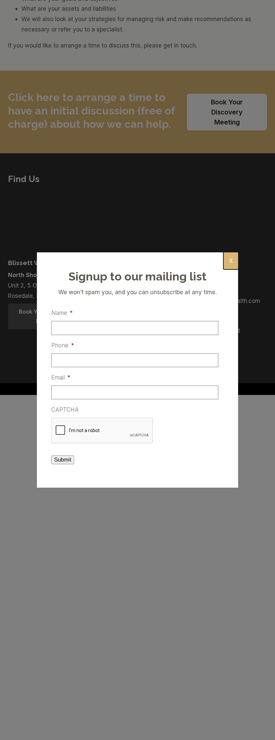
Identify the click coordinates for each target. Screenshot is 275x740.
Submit (62, 460)
